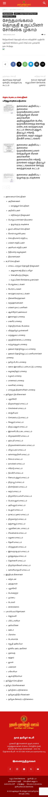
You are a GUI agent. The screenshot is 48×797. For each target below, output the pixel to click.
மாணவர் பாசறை (16, 380)
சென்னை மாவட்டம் (17, 408)
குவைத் (11, 653)
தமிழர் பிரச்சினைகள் (15, 685)
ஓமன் (10, 662)
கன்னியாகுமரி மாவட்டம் (19, 570)
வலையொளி (9, 784)
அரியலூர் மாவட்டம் (16, 505)
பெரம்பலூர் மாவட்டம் (17, 500)
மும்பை (11, 597)
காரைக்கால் (13, 607)
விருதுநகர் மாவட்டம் (17, 547)
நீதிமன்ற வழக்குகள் (17, 252)
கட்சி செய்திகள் (13, 261)
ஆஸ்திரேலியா (15, 676)
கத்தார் (11, 657)
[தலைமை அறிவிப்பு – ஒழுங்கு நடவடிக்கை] (9, 177)
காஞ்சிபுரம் (13, 413)
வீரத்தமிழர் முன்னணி (18, 330)
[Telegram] (30, 64)
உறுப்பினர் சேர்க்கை (17, 779)
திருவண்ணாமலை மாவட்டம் (21, 445)
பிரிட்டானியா (14, 620)
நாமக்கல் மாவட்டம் (17, 9)
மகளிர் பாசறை (15, 321)
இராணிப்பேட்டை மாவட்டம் (20, 431)
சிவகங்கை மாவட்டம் (17, 533)
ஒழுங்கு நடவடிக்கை (20, 224)
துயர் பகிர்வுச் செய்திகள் (19, 229)
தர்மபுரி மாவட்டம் (15, 440)
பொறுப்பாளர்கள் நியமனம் (20, 219)
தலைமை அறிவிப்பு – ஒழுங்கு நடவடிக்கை (29, 176)
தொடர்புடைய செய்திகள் (15, 97)
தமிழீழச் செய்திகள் (14, 680)
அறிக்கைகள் (14, 201)
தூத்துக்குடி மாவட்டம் (17, 556)
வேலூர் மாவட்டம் (16, 422)
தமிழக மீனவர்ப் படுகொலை (20, 699)
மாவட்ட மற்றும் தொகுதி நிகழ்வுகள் (25, 14)
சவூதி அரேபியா (15, 644)
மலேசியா (12, 671)
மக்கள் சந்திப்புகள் (16, 243)
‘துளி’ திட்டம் (31, 779)
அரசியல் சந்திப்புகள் (17, 247)
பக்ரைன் (12, 667)
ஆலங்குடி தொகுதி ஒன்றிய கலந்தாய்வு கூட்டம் (12, 83)
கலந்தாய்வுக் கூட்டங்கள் (19, 293)
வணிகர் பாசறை (15, 385)
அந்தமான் (13, 584)
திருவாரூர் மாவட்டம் (17, 519)
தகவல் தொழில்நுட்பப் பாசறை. (22, 349)
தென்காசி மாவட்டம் (17, 560)
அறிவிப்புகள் (14, 210)
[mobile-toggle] (4, 3)
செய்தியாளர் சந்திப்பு (18, 238)
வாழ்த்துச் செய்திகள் (20, 206)
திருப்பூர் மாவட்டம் (16, 482)
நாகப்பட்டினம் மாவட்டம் (18, 514)
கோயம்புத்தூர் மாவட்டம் (18, 477)
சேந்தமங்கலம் (7, 14)
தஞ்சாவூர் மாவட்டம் (16, 523)
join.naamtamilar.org (37, 751)
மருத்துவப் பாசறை (16, 335)
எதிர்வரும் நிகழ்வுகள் (20, 215)
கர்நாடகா (12, 579)
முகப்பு (5, 9)
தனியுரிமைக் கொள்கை (24, 787)
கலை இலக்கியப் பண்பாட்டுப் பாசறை (25, 366)
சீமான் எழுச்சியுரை (16, 233)
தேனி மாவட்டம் (15, 542)
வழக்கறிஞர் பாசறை (17, 371)
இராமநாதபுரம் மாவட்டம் (18, 551)
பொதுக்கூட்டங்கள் (16, 284)
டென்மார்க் (13, 639)
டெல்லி (11, 602)
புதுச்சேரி (12, 399)
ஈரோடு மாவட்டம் (15, 468)
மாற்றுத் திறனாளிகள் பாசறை (21, 390)
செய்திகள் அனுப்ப (30, 781)
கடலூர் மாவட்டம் (15, 510)
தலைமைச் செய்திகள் (16, 196)
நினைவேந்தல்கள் (16, 298)
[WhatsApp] (25, 64)
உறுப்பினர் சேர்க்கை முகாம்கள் (25, 279)
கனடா (11, 630)
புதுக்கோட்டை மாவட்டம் (18, 528)
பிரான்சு (12, 634)
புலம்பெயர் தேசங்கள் (15, 611)
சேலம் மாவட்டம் (15, 459)
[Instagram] (17, 769)
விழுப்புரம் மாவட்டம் (17, 450)
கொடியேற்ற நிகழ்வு (19, 275)
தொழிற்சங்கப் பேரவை (18, 326)
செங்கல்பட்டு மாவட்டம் (18, 417)
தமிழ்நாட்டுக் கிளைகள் (16, 394)
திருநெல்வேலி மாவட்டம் (19, 565)
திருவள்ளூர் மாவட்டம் (18, 403)
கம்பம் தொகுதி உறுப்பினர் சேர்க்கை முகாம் (35, 83)
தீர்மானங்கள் (14, 256)
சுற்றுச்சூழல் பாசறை (17, 344)
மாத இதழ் (20, 784)
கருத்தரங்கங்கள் (15, 303)
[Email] (42, 64)
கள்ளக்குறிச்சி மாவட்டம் (18, 454)
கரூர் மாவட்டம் (14, 491)
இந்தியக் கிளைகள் (14, 574)
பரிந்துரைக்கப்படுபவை (14, 101)
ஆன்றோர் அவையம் (17, 312)
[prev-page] (4, 187)
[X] (19, 64)
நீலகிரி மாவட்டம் (15, 473)
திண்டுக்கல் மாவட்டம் (17, 487)
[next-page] (8, 187)
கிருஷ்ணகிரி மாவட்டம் (18, 436)
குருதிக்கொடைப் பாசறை (19, 340)
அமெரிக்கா (13, 625)
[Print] (36, 64)
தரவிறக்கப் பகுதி (14, 781)
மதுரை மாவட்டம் (15, 537)
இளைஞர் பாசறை (16, 316)
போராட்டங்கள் (14, 289)
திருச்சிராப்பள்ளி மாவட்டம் (20, 496)
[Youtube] (37, 769)
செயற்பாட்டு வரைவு (34, 784)
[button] (44, 3)
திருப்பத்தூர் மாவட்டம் (17, 427)
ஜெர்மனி (12, 616)
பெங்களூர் (13, 593)
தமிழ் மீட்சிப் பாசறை (17, 362)
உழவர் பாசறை (15, 376)
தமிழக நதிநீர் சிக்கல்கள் (19, 694)
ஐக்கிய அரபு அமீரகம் (17, 648)
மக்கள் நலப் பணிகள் (17, 307)
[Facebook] (13, 64)
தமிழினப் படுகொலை (18, 690)
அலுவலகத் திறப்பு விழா (22, 270)
